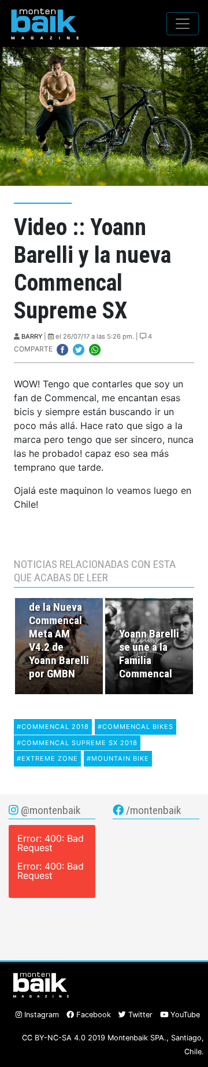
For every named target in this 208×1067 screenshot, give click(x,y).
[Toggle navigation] (182, 23)
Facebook (92, 1014)
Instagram (40, 1014)
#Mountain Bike (118, 758)
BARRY (31, 336)
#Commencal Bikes (135, 727)
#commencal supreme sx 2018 (77, 743)
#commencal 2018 (53, 727)
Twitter (139, 1014)
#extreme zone (47, 758)
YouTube (184, 1014)
